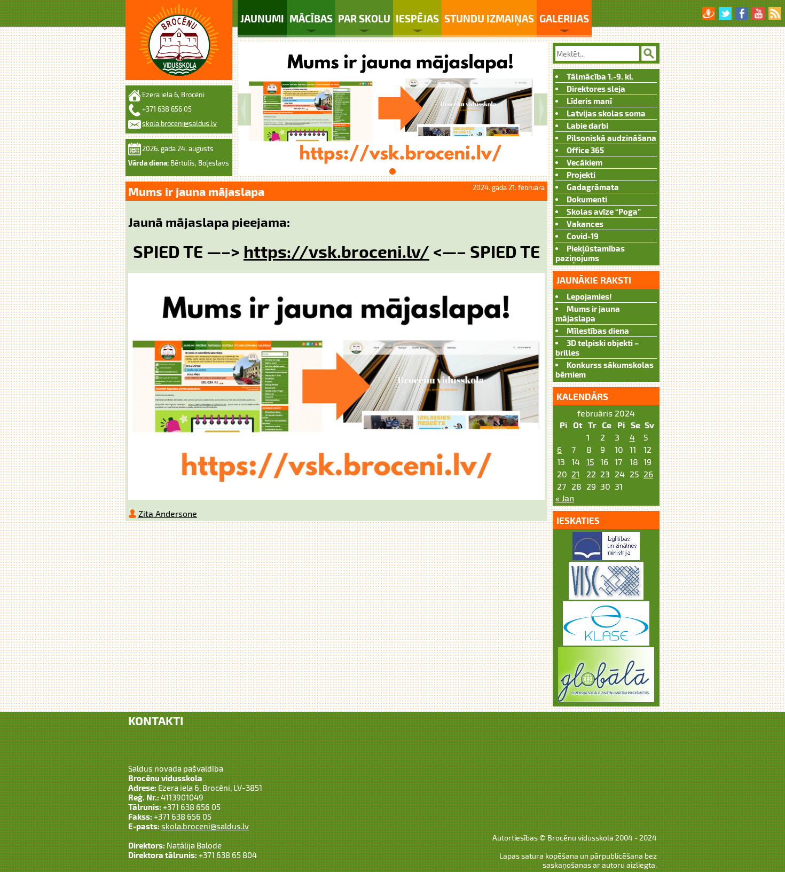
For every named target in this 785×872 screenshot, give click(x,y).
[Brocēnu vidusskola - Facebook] (741, 13)
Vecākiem (584, 162)
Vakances (585, 224)
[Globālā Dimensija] (606, 699)
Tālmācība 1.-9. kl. (600, 76)
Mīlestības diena (598, 330)
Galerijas (564, 18)
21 (575, 474)
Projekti (581, 174)
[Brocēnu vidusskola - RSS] (774, 13)
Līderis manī (589, 101)
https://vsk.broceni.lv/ (336, 251)
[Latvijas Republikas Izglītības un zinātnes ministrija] (606, 557)
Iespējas (417, 18)
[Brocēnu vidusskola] (178, 40)
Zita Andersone (167, 513)
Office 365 (585, 150)
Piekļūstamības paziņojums (590, 253)
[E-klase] (606, 642)
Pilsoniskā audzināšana (611, 138)
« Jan (564, 498)
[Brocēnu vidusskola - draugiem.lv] (708, 13)
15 (590, 462)
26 (648, 474)
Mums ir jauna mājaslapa (587, 313)
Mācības (311, 18)
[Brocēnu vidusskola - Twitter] (725, 13)
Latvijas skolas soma (606, 113)
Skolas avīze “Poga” (604, 211)
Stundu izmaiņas (489, 18)
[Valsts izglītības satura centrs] (606, 596)
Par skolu (364, 18)
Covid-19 (583, 236)
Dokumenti (587, 199)
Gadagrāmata (593, 187)
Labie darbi (587, 125)
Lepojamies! (589, 296)
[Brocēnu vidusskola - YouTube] (758, 13)
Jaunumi (262, 18)
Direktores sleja (596, 88)
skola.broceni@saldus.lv (179, 123)
